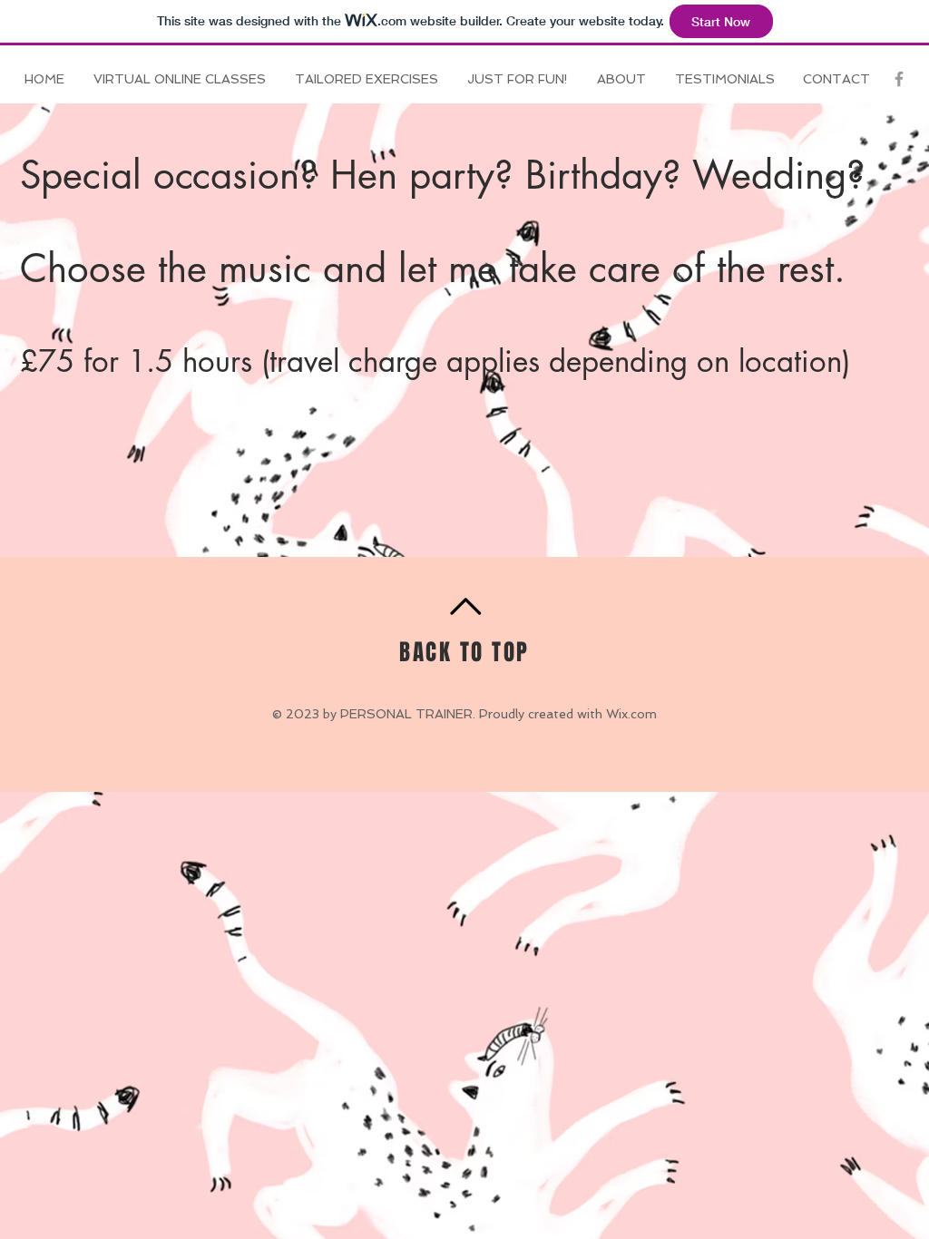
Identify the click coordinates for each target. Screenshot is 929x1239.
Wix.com (631, 714)
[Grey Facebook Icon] (899, 79)
